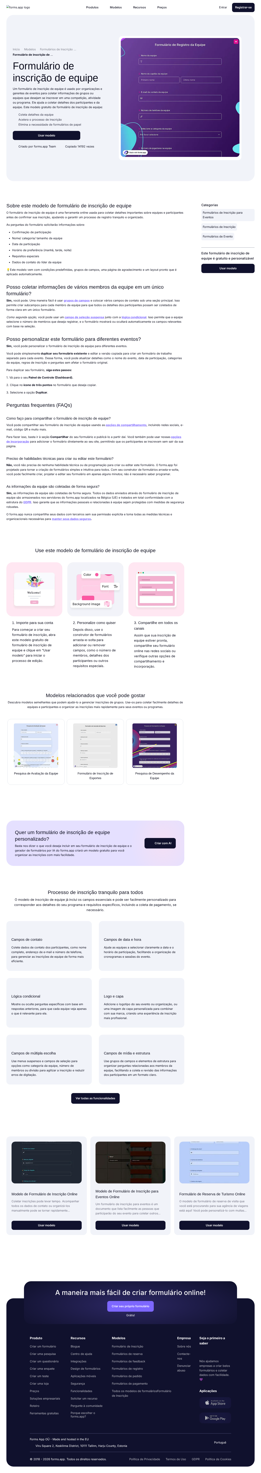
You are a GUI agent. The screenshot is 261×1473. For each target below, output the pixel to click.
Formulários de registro (127, 1368)
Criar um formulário (43, 1346)
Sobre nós (184, 1346)
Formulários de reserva (127, 1354)
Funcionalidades (81, 1391)
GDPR (196, 1459)
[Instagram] (210, 1352)
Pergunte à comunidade (86, 1406)
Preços (34, 1391)
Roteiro (34, 1406)
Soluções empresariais (45, 1398)
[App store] (215, 1403)
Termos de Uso (176, 1459)
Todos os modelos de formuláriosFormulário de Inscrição (141, 1393)
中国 (220, 1433)
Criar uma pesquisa (43, 1354)
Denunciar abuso (184, 1368)
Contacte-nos (184, 1356)
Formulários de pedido (127, 1376)
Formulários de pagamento (130, 1383)
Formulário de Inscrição (127, 1346)
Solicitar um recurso (84, 1398)
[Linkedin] (202, 1352)
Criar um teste (39, 1376)
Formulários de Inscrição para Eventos (223, 215)
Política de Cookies (218, 1459)
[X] (218, 1352)
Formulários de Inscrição (219, 227)
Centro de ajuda (81, 1354)
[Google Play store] (215, 1418)
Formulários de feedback (128, 1361)
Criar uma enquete (42, 1368)
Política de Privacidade (144, 1459)
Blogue (75, 1346)
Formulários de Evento (218, 236)
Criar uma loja (39, 1383)
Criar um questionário (44, 1361)
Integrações (78, 1361)
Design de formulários (85, 1368)
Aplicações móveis (83, 1376)
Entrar (223, 7)
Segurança (78, 1383)
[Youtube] (226, 1352)
